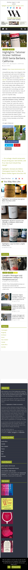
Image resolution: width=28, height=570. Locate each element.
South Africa (4, 344)
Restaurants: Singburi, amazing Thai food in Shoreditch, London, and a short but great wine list (18, 297)
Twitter (9, 432)
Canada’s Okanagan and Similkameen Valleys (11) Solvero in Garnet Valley (18, 316)
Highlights (11, 49)
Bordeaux (3, 335)
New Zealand (4, 339)
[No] (26, 564)
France (3, 449)
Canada (5, 272)
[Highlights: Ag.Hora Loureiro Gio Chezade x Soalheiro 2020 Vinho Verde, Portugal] (14, 206)
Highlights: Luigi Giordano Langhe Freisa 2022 (13, 244)
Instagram (14, 432)
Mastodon (21, 432)
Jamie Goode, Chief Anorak (8, 466)
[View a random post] (25, 28)
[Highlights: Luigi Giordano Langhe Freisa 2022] (14, 230)
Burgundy (3, 332)
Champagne (4, 330)
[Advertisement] (14, 365)
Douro (3, 337)
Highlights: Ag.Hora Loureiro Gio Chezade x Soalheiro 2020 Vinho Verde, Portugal (13, 222)
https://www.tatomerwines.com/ (16, 69)
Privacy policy (16, 567)
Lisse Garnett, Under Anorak (8, 471)
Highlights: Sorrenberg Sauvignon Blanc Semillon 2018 (13, 200)
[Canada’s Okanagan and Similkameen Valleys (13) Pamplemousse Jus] (14, 257)
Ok (9, 567)
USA (2, 454)
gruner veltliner (7, 65)
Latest (15, 272)
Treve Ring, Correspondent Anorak (10, 468)
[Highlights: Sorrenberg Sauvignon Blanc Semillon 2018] (14, 185)
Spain (2, 451)
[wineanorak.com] (3, 29)
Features (10, 272)
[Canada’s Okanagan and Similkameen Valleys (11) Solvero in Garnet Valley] (6, 314)
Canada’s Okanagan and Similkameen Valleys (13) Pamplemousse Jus (12, 277)
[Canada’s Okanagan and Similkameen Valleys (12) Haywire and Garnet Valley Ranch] (6, 304)
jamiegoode (14, 63)
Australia (3, 347)
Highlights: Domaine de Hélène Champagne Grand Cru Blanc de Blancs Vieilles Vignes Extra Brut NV (14, 172)
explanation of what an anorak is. (14, 404)
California (5, 49)
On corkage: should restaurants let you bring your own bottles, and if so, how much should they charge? (14, 161)
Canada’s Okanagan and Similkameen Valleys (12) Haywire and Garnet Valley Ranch (18, 307)
